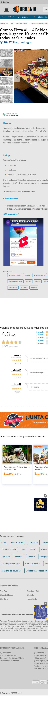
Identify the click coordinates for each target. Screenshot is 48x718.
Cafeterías (33, 542)
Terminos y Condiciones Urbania (12, 658)
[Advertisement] (24, 302)
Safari (32, 549)
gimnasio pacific (32, 563)
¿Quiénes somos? (40, 653)
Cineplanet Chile (33, 591)
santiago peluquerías (11, 570)
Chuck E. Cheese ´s (7, 595)
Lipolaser (5, 556)
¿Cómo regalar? (40, 658)
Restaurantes (17, 542)
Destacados (23, 17)
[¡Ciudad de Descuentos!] (24, 9)
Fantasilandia (32, 599)
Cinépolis (30, 595)
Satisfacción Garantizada (9, 661)
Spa (23, 549)
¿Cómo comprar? (40, 655)
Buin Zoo (3, 591)
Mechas (18, 556)
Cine (3, 542)
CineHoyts (4, 599)
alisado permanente (10, 563)
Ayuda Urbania (5, 653)
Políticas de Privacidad (8, 655)
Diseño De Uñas (8, 549)
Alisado (31, 556)
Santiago (6, 2)
